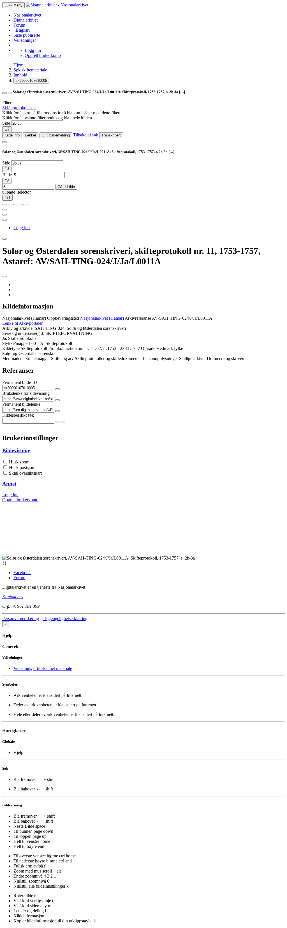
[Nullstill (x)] (27, 204)
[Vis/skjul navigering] (4, 142)
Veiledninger (24, 40)
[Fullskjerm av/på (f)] (4, 209)
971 (7, 198)
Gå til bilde (66, 187)
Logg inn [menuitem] (21, 227)
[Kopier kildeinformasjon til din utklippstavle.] (4, 214)
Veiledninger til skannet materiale (42, 668)
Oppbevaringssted (63, 318)
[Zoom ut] (10, 204)
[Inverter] (21, 204)
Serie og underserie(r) (21, 333)
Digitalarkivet (25, 20)
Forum (19, 25)
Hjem (18, 64)
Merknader (12, 358)
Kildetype (11, 348)
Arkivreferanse (138, 318)
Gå (6, 129)
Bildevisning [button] (16, 450)
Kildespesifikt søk (18, 415)
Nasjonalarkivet (27, 15)
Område (148, 348)
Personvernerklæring (20, 618)
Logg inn (33, 50)
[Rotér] (15, 204)
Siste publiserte (26, 35)
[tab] (143, 450)
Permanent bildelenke (21, 404)
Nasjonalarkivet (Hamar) (24, 318)
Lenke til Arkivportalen (22, 323)
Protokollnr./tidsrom (65, 348)
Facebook (22, 572)
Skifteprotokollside (19, 107)
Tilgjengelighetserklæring (65, 618)
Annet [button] (9, 484)
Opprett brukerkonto (43, 55)
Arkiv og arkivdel (18, 328)
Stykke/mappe (14, 343)
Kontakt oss (12, 596)
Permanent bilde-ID (19, 382)
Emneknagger (37, 358)
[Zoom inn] (4, 204)
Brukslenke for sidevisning (26, 393)
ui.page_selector (16, 192)
